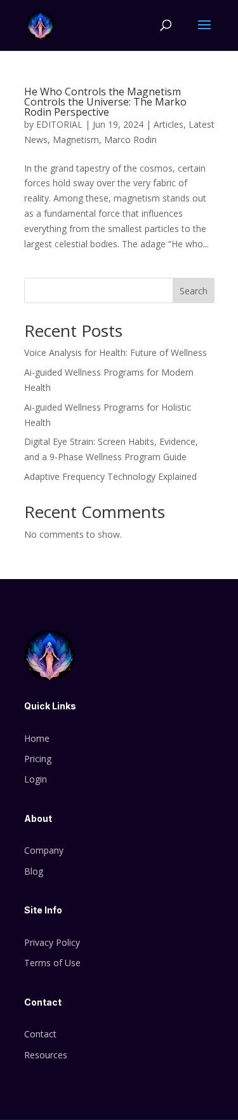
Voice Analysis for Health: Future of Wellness (115, 352)
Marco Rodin (130, 139)
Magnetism (76, 139)
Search (194, 291)
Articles (168, 124)
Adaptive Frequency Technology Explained (110, 476)
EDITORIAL (59, 124)
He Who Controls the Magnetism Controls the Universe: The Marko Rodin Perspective (105, 102)
